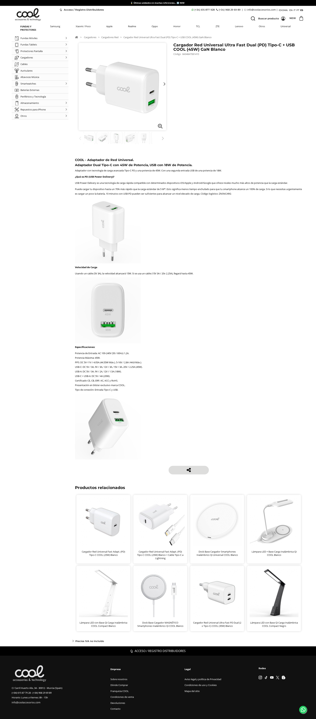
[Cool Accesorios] (28, 14)
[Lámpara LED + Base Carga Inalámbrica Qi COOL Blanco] (274, 521)
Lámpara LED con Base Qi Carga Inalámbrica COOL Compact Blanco (103, 624)
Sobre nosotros (118, 679)
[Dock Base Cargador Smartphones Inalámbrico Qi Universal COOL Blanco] (217, 521)
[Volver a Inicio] (76, 37)
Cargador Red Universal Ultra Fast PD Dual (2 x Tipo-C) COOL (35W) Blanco (217, 624)
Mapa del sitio (192, 691)
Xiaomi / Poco (83, 26)
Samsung (55, 26)
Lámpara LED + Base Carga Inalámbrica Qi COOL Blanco (274, 553)
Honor (176, 26)
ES (301, 10)
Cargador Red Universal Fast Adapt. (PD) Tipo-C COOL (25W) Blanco (103, 553)
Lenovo (239, 26)
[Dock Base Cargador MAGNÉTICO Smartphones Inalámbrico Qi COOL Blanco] (160, 592)
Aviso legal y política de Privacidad (203, 679)
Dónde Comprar (119, 685)
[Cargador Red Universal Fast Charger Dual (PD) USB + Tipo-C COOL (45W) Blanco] (89, 138)
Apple (109, 26)
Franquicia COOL (119, 691)
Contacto (115, 708)
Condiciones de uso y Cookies (201, 685)
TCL (198, 26)
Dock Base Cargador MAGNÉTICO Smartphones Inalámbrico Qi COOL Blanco (160, 624)
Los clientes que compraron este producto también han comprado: (81, 138)
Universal (286, 26)
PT (297, 10)
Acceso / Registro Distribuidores (83, 9)
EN (291, 10)
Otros (262, 26)
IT (295, 10)
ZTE (217, 26)
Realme (132, 26)
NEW (182, 2)
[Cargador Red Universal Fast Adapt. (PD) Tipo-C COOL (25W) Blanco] (103, 521)
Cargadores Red (109, 37)
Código (177, 54)
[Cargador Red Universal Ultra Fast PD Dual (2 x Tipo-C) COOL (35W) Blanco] (217, 592)
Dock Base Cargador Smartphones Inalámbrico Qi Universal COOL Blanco (217, 553)
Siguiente (163, 138)
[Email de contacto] (260, 9)
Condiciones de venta (122, 697)
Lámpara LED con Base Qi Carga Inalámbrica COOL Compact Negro (274, 624)
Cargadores (90, 37)
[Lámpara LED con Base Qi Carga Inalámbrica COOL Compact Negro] (274, 592)
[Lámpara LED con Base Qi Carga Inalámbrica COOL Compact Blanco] (103, 592)
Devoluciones (117, 703)
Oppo (155, 26)
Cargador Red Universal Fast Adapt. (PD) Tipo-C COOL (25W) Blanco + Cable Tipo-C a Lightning (160, 555)
